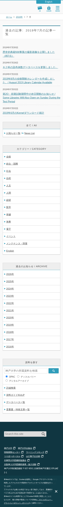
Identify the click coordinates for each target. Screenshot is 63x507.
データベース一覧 (15, 402)
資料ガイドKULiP (15, 395)
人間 (8, 192)
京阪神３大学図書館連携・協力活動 (20, 464)
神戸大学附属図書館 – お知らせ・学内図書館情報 (18, 5)
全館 (8, 156)
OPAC (12, 377)
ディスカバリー (28, 377)
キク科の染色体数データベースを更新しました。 (30, 67)
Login (49, 9)
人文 (8, 185)
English (10, 250)
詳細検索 (11, 388)
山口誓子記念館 (33, 456)
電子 (8, 229)
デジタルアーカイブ (19, 381)
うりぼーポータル (12, 456)
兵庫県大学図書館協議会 (15, 460)
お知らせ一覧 (13, 133)
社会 (8, 171)
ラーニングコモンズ (35, 452)
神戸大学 (8, 448)
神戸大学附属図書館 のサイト (14, 9)
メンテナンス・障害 (16, 243)
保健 (8, 214)
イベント (11, 236)
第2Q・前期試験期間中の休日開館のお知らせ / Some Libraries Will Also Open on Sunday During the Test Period (31, 97)
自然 (8, 178)
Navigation (57, 9)
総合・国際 (12, 163)
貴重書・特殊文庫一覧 (18, 409)
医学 (8, 207)
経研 (8, 200)
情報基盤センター (12, 452)
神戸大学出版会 (25, 448)
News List (29, 133)
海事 (8, 221)
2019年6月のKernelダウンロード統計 (23, 112)
